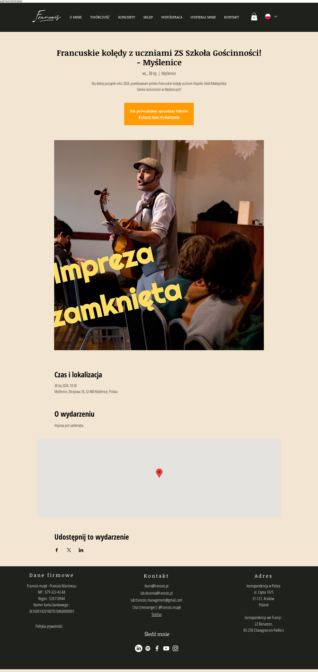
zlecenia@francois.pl (159, 593)
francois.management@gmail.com (159, 600)
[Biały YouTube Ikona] (166, 648)
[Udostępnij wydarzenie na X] (69, 550)
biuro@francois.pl (156, 586)
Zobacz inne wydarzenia (159, 117)
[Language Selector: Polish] (271, 16)
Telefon (157, 614)
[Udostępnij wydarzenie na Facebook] (56, 550)
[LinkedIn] (138, 648)
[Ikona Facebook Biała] (157, 648)
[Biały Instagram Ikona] (175, 648)
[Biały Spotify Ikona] (148, 648)
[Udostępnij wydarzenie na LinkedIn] (81, 550)
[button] (100, 17)
